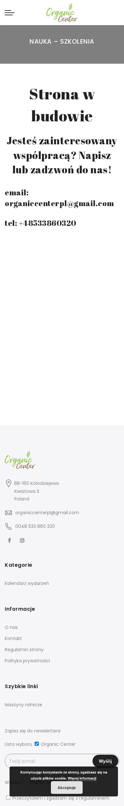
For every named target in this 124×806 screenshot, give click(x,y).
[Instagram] (23, 540)
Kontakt (13, 638)
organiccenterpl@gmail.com (47, 512)
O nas (11, 627)
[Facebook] (10, 540)
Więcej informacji (82, 778)
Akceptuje (67, 787)
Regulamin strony (24, 649)
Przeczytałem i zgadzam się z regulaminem (60, 798)
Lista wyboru (18, 744)
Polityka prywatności (27, 661)
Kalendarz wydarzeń (27, 583)
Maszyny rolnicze (23, 705)
